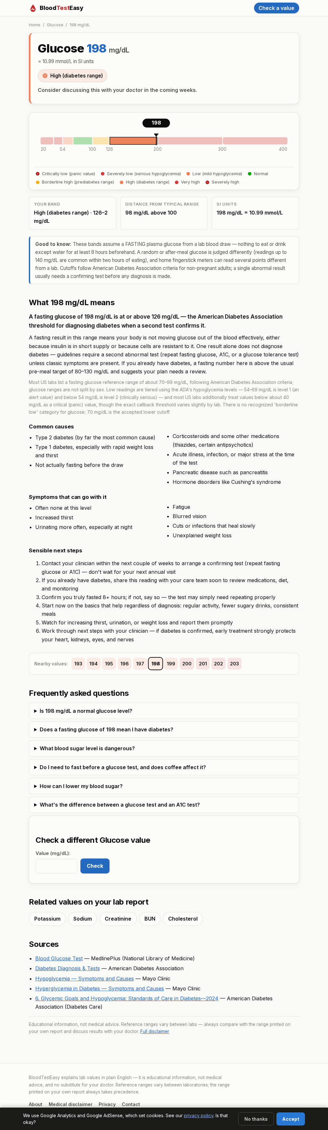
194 (93, 664)
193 (78, 664)
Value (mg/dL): (53, 853)
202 (218, 664)
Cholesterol (183, 918)
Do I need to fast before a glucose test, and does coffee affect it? (123, 767)
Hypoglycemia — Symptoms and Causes (84, 978)
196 (124, 664)
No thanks (256, 1119)
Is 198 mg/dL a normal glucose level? (86, 711)
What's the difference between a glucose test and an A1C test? (120, 804)
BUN (149, 918)
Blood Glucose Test (59, 958)
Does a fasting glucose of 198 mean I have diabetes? (106, 729)
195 (109, 664)
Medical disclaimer (71, 1104)
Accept (290, 1119)
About (35, 1104)
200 (187, 664)
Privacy (107, 1104)
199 (171, 664)
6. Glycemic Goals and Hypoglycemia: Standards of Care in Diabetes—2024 (126, 998)
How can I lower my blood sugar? (81, 786)
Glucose (55, 24)
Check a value (276, 8)
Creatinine (118, 918)
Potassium (47, 918)
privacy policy (198, 1115)
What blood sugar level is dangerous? (87, 748)
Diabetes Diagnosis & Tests (67, 968)
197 (140, 664)
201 (203, 664)
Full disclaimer (154, 1031)
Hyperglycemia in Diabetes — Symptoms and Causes (99, 988)
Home (34, 24)
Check (95, 866)
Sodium (82, 918)
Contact (131, 1104)
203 (234, 664)
